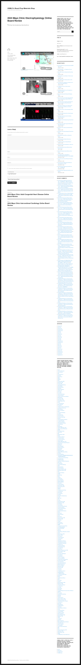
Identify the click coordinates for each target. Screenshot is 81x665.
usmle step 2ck (60, 552)
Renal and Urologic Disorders (62, 506)
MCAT (59, 402)
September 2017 (60, 354)
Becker (59, 511)
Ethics (59, 411)
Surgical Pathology (61, 537)
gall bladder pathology (61, 526)
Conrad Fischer (60, 463)
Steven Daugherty (60, 479)
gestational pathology (61, 545)
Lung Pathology (60, 509)
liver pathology (60, 493)
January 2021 (60, 337)
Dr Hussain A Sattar (61, 612)
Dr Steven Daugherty (61, 410)
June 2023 (59, 332)
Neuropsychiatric (60, 414)
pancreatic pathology (61, 507)
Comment (9, 135)
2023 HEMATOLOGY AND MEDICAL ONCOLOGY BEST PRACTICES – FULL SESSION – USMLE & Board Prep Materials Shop (65, 267)
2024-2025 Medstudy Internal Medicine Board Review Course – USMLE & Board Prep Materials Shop (65, 199)
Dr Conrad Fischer (61, 561)
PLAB (59, 425)
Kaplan (59, 576)
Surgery (59, 521)
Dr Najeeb (59, 619)
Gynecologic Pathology (61, 412)
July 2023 (59, 331)
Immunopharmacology (61, 546)
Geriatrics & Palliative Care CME (63, 550)
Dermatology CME (61, 450)
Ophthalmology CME (61, 434)
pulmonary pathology (61, 421)
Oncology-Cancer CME (61, 417)
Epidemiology (60, 426)
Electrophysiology (10, 60)
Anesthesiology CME (61, 381)
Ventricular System (61, 437)
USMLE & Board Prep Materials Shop (21, 8)
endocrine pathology (61, 610)
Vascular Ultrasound (61, 420)
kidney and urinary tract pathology (63, 396)
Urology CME (60, 383)
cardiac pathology (61, 484)
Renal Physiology (60, 622)
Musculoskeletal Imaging (62, 422)
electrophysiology (12, 55)
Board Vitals (60, 516)
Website (9, 162)
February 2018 (60, 349)
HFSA (59, 579)
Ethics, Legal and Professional (62, 428)
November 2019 (60, 341)
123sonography (60, 625)
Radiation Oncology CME (62, 599)
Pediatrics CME (60, 535)
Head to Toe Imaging (61, 557)
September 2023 (60, 330)
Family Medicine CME (61, 501)
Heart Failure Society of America (63, 600)
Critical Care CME (60, 416)
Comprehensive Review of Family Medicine (64, 141)
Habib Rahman (60, 397)
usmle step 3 (60, 568)
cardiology (11, 59)
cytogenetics (60, 405)
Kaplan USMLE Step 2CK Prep (62, 451)
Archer (59, 609)
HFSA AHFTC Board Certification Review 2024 (65, 79)
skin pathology (60, 505)
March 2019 (60, 345)
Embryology (60, 606)
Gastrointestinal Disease (61, 577)
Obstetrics (59, 596)
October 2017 (60, 353)
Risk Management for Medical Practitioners (64, 139)
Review (8, 57)
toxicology (59, 587)
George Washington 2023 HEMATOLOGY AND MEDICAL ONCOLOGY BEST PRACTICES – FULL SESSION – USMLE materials (65, 261)
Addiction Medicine (61, 389)
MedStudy (59, 595)
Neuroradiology (60, 554)
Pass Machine (60, 503)
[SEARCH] (73, 32)
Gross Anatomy (60, 372)
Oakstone (59, 487)
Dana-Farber (60, 483)
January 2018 (60, 350)
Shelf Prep (59, 539)
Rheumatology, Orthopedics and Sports (64, 531)
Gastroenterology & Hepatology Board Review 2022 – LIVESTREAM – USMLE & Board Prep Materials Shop (65, 181)
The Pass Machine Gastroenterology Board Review (65, 274)
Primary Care (60, 390)
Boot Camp (59, 391)
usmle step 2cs (60, 536)
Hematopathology (60, 466)
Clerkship (59, 494)
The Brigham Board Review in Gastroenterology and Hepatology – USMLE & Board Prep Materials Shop (65, 280)
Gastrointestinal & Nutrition (62, 510)
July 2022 (59, 335)
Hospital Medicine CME (61, 582)
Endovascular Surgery (61, 394)
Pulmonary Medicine (61, 447)
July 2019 (59, 343)
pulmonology (60, 474)
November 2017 (60, 352)
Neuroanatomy (60, 538)
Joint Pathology (60, 424)
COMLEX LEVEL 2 (61, 459)
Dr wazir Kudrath (60, 611)
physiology (59, 603)
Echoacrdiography (60, 446)
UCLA (59, 499)
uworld (59, 496)
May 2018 (59, 347)
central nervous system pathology (63, 457)
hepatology (59, 388)
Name (8, 151)
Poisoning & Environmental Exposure (63, 442)
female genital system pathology (63, 559)
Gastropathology (60, 277)
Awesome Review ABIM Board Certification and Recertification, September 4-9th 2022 (65, 195)
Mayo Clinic (60, 432)
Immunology (60, 449)
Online (11, 57)
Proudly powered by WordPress (24, 660)
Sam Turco (59, 375)
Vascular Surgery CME (61, 400)
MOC (59, 380)
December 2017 (60, 351)
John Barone (60, 444)
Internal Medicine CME (61, 614)
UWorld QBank (60, 385)
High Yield (59, 498)
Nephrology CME (60, 631)
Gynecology (60, 580)
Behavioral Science (61, 620)
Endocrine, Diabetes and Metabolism (63, 406)
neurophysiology (60, 523)
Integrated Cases (60, 544)
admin (8, 52)
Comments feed (60, 651)
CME (59, 465)
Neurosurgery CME (61, 399)
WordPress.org (60, 652)
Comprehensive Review (61, 570)
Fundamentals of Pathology (62, 543)
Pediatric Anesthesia (61, 472)
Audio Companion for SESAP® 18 (63, 187)
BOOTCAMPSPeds (61, 481)
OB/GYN (59, 591)
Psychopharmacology (61, 431)
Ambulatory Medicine (61, 436)
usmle (8, 55)
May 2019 (59, 344)
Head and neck (60, 522)
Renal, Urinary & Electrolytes (62, 626)
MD (58, 373)
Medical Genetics (60, 597)
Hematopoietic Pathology (62, 540)
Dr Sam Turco (60, 478)
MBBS (59, 524)
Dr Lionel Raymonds (61, 370)
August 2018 (60, 346)
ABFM (59, 633)
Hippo (59, 377)
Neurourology (60, 492)
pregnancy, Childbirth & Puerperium (63, 461)
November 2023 (60, 329)
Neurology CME (60, 382)
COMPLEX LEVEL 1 (61, 573)
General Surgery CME (61, 533)
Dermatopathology (61, 387)
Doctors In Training (61, 480)
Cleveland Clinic (60, 547)
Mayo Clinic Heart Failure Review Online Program (65, 113)
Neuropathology (60, 604)
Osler (58, 628)
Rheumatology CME (61, 632)
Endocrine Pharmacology (62, 508)
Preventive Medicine (61, 565)
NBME (59, 429)
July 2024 (59, 327)
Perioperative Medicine (61, 584)
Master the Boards (61, 395)
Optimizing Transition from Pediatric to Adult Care (65, 144)
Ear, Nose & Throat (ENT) (62, 560)
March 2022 (60, 336)
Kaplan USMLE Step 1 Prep (62, 441)
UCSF (59, 515)
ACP (58, 471)
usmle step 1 (60, 520)
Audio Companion (60, 624)
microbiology (60, 588)
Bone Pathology (60, 409)
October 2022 (60, 334)
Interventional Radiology (62, 384)
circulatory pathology (61, 439)
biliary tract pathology (61, 558)
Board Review (60, 575)
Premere (59, 477)
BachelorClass (60, 376)
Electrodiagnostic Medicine (62, 607)
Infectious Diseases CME (61, 598)
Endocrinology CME (61, 485)
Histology (59, 530)
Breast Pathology (60, 404)
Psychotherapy (60, 448)
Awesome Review (60, 374)
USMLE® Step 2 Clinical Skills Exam (64, 634)
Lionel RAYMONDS (61, 528)
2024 (14, 59)
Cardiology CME (10, 56)
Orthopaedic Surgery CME (62, 470)
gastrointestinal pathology (62, 594)
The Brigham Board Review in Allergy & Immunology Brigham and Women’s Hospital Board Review (65, 247)
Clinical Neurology (61, 454)
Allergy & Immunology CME (62, 629)
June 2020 (59, 338)
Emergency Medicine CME (62, 469)
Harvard (59, 529)
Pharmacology (60, 443)
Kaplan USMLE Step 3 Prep (62, 427)
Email (9, 157)
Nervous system (60, 440)
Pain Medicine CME (61, 502)
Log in (59, 649)
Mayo (8, 59)
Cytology (59, 413)
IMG (58, 627)
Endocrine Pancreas (61, 468)
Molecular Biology (61, 613)
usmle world (60, 513)
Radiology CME (60, 616)
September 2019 (60, 342)
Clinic (13, 57)
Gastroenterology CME (61, 517)
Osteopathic (59, 589)
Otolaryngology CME (61, 486)
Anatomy (59, 581)
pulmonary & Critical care (62, 407)
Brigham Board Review (61, 563)
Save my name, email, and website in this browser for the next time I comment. (20, 168)
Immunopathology (60, 572)
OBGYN (59, 488)
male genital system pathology (62, 525)
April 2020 (59, 339)
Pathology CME (60, 518)
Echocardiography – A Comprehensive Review (65, 69)
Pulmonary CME (60, 583)
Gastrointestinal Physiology (62, 574)
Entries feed (59, 650)
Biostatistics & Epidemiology (62, 495)
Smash (59, 532)
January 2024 (60, 328)
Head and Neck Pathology (62, 464)
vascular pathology (61, 403)
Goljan (59, 435)
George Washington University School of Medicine (65, 590)
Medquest (59, 379)
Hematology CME (60, 566)
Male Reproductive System (62, 542)
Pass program (60, 592)
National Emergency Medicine (62, 419)
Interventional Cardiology (62, 562)
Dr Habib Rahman (60, 605)
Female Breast (60, 548)
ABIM (59, 617)
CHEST (59, 473)
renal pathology (60, 491)
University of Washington (62, 553)
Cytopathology (60, 555)
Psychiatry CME (60, 567)
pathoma (59, 418)
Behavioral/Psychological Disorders (63, 621)
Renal (59, 476)
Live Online (59, 392)
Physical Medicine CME (61, 551)
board (16, 57)
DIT (58, 433)
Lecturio (59, 500)
